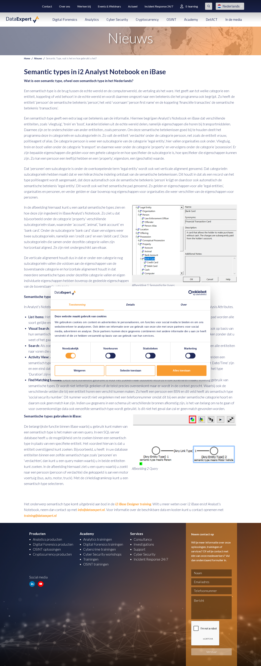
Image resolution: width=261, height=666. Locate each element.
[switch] (110, 355)
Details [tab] (130, 304)
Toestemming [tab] (77, 304)
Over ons (64, 6)
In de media (233, 19)
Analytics (92, 19)
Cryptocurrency (147, 19)
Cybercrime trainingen (99, 549)
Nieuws (38, 58)
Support (139, 549)
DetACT (212, 19)
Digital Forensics (64, 19)
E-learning (192, 6)
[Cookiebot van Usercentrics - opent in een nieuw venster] (190, 292)
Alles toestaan (181, 370)
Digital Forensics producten (53, 544)
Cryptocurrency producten (52, 554)
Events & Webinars (109, 6)
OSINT (171, 19)
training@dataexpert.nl (40, 515)
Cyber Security (117, 19)
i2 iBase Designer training (133, 504)
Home (27, 58)
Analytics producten (47, 539)
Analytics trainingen (97, 539)
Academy (191, 19)
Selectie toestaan (130, 370)
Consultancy (143, 539)
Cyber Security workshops (102, 554)
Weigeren (79, 370)
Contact (47, 6)
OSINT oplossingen (47, 549)
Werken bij (84, 6)
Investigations (144, 544)
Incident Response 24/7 (159, 6)
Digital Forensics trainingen (103, 544)
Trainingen (90, 559)
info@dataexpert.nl (91, 510)
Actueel (132, 6)
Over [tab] (184, 304)
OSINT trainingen (95, 564)
